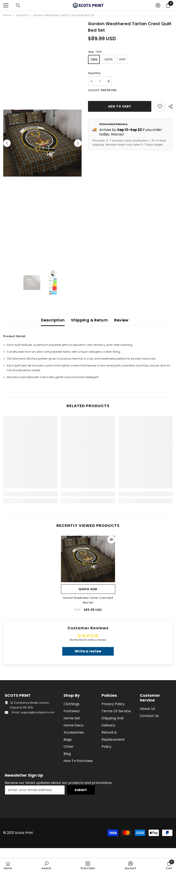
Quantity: (94, 73)
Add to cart (119, 106)
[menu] (5, 5)
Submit (80, 790)
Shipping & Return (89, 320)
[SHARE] (169, 106)
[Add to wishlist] (160, 106)
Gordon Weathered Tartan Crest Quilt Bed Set (88, 600)
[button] (7, 143)
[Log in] (158, 5)
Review (121, 320)
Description (53, 320)
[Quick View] (111, 539)
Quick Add (88, 589)
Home (7, 15)
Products (22, 15)
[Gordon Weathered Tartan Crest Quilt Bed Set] (88, 559)
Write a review (88, 651)
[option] (42, 143)
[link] (30, 494)
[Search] (18, 5)
